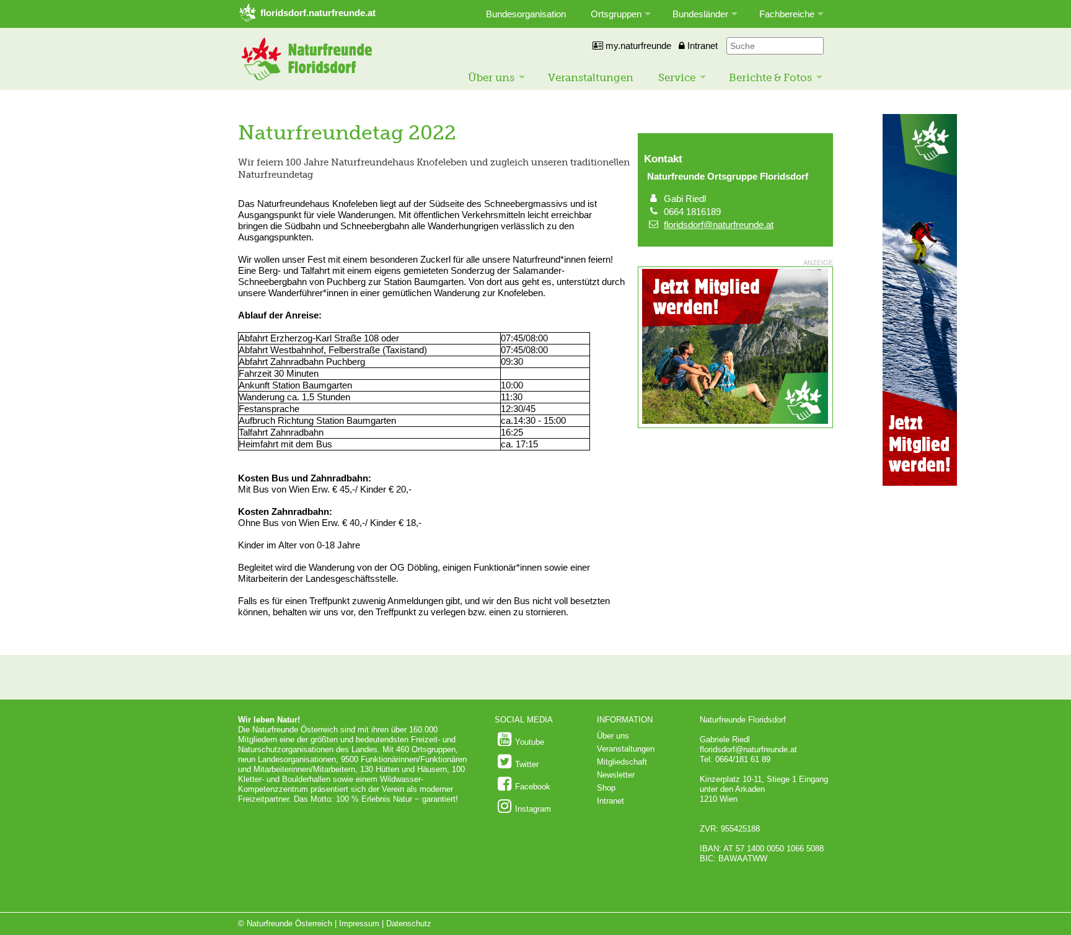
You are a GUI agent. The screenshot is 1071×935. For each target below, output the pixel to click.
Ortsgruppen (616, 14)
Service (676, 77)
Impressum (359, 923)
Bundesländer (700, 14)
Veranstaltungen (590, 77)
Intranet (701, 45)
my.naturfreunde (637, 45)
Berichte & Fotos (770, 77)
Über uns (491, 77)
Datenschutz (408, 923)
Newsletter (616, 774)
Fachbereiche (786, 14)
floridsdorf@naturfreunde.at (719, 224)
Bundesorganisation (526, 14)
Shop (606, 787)
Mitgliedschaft (622, 761)
